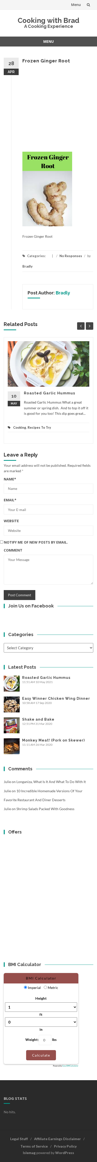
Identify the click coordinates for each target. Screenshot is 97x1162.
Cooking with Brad (48, 20)
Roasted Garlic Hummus (49, 393)
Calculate (41, 1055)
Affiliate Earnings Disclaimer (57, 1139)
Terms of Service (34, 1146)
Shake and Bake (38, 719)
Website (11, 520)
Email (10, 500)
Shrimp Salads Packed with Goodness (45, 809)
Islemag (29, 1153)
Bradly (27, 266)
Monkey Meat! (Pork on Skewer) (53, 740)
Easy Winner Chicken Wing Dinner (56, 698)
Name (10, 479)
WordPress (64, 1153)
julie (7, 782)
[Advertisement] (48, 108)
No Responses (70, 256)
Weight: (32, 1039)
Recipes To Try (39, 427)
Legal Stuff (19, 1139)
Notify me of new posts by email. (36, 542)
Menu (76, 4)
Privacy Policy (65, 1146)
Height (41, 998)
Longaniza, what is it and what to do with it (51, 782)
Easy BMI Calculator (70, 1066)
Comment (13, 550)
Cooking (19, 427)
